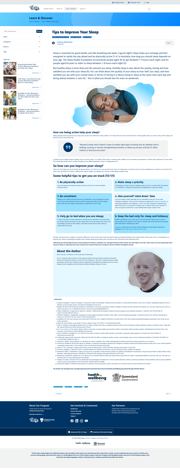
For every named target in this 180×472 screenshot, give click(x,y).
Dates (5, 37)
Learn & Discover (34, 21)
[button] (149, 9)
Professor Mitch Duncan (64, 42)
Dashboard (74, 409)
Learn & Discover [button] (71, 9)
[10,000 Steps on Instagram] (81, 421)
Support (73, 416)
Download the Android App (102, 432)
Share (169, 43)
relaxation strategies (160, 201)
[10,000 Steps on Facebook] (72, 421)
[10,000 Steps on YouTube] (86, 421)
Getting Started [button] (48, 9)
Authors (6, 47)
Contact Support (75, 413)
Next (168, 394)
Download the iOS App (78, 432)
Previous (59, 394)
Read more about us (35, 414)
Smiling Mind (142, 203)
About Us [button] (59, 9)
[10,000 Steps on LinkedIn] (77, 421)
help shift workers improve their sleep (134, 229)
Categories (7, 42)
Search (39, 31)
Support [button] (82, 9)
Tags (5, 52)
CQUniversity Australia (36, 411)
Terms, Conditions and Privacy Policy (97, 438)
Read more (35, 73)
